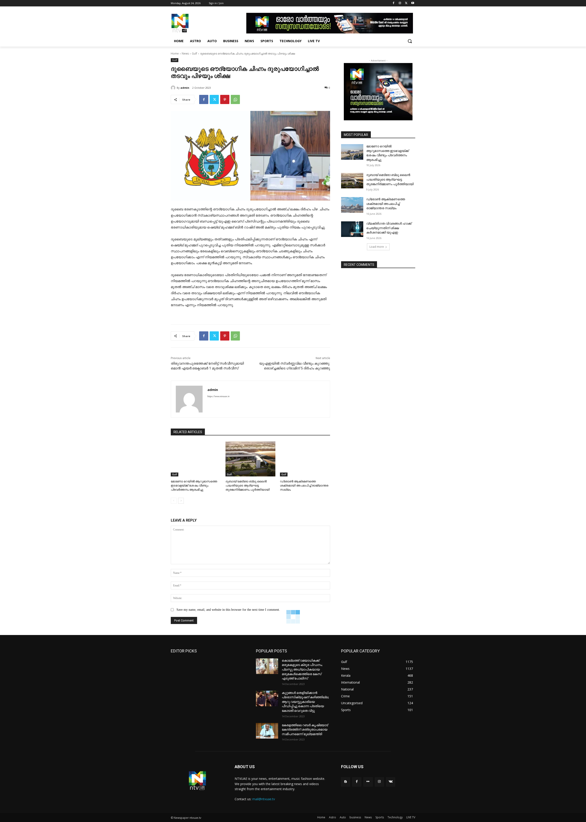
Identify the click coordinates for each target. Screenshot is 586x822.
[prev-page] (173, 501)
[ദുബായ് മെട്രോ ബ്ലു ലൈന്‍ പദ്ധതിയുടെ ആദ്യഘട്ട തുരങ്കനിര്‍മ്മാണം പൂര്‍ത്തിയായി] (250, 458)
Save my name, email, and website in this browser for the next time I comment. (228, 609)
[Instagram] (400, 3)
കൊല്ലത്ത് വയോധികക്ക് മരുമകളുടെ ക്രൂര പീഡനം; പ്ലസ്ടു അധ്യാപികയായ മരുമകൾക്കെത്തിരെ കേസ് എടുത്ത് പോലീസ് (302, 669)
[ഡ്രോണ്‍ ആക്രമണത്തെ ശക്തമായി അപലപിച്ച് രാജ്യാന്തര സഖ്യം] (305, 458)
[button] (409, 41)
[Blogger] (345, 781)
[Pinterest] (224, 99)
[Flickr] (368, 781)
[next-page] (181, 501)
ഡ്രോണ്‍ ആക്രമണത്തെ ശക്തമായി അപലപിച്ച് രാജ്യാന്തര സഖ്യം (304, 485)
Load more (376, 247)
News (185, 53)
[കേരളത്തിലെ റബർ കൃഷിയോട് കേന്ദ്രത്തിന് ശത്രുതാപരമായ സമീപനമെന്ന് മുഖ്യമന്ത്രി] (267, 731)
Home (175, 53)
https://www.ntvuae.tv (218, 396)
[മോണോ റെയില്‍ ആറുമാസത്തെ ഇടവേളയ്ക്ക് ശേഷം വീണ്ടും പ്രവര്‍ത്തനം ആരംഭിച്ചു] (196, 458)
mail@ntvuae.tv (263, 799)
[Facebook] (393, 3)
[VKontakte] (390, 781)
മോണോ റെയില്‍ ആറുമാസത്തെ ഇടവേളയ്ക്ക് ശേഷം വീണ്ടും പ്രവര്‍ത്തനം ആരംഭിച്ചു (194, 485)
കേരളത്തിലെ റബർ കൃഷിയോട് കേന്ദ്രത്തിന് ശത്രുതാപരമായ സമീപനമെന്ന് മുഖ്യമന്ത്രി (305, 729)
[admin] (174, 87)
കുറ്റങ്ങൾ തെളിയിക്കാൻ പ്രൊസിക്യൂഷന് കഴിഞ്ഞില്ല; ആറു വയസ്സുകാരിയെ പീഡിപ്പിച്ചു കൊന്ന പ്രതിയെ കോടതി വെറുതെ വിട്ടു (305, 701)
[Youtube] (412, 3)
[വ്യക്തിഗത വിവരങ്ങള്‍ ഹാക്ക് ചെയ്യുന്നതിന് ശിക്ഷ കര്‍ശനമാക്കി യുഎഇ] (352, 229)
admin (184, 87)
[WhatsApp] (235, 99)
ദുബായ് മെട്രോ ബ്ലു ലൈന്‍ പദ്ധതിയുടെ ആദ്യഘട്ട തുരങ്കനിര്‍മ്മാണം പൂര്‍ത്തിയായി (247, 485)
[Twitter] (406, 3)
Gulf (194, 53)
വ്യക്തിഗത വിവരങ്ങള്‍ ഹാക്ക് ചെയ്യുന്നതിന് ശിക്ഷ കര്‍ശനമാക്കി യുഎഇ (389, 228)
